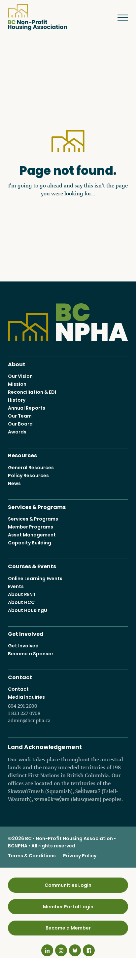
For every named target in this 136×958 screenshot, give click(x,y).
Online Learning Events (35, 578)
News (14, 483)
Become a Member (68, 928)
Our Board (20, 424)
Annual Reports (26, 408)
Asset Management (32, 534)
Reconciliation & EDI (32, 392)
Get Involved (26, 633)
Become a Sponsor (30, 653)
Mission (17, 384)
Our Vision (20, 376)
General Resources (31, 467)
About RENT (22, 594)
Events (16, 586)
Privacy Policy (79, 855)
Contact (20, 677)
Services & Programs (37, 506)
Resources (22, 455)
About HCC (21, 602)
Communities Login (68, 885)
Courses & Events (32, 566)
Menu (120, 17)
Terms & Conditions (32, 855)
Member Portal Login (68, 906)
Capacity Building (29, 542)
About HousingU (27, 610)
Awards (17, 432)
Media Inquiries (29, 709)
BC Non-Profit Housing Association (37, 17)
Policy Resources (28, 475)
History (16, 400)
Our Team (20, 416)
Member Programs (30, 527)
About (16, 364)
